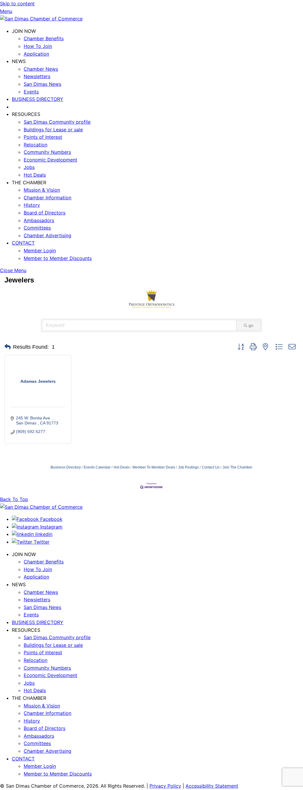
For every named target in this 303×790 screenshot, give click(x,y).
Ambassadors (39, 220)
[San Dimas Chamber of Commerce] (41, 19)
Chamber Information (47, 198)
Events (31, 92)
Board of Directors (44, 213)
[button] (7, 347)
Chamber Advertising (47, 235)
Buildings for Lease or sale (53, 130)
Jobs (29, 167)
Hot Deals (35, 175)
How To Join (38, 46)
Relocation (35, 145)
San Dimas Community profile (57, 122)
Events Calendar (97, 467)
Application (36, 54)
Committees (37, 228)
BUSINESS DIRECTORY (37, 99)
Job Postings (188, 467)
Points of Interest (43, 137)
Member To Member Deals (154, 467)
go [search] (251, 325)
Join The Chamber (237, 467)
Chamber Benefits (44, 38)
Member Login (40, 250)
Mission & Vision (42, 190)
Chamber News (41, 69)
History (32, 205)
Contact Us (211, 467)
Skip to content (17, 4)
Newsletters (37, 76)
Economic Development (50, 160)
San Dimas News (42, 84)
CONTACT (23, 243)
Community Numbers (47, 152)
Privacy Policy (165, 786)
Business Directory (66, 467)
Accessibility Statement (212, 786)
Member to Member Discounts (58, 258)
